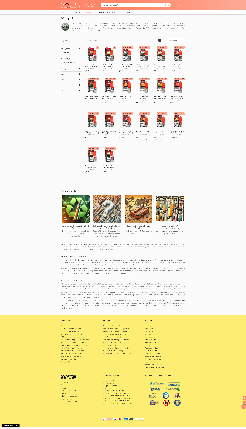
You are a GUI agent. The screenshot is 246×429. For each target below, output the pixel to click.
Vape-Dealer (125, 423)
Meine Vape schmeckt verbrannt (72, 348)
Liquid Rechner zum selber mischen (74, 345)
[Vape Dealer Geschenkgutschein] (176, 5)
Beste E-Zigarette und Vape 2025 (73, 329)
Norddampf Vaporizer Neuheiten (72, 356)
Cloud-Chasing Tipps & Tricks (72, 331)
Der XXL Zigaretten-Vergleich (71, 334)
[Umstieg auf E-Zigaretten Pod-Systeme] (76, 209)
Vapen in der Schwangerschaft (114, 342)
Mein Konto (149, 331)
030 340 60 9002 (90, 6)
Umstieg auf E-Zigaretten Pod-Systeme (76, 227)
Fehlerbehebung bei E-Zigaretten (73, 337)
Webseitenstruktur (151, 348)
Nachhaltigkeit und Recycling (71, 353)
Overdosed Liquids (67, 362)
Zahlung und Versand (152, 353)
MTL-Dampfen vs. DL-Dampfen (72, 351)
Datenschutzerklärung (153, 359)
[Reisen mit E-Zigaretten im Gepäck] (138, 209)
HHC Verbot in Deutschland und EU (74, 342)
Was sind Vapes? (170, 226)
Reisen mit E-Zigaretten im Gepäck (138, 227)
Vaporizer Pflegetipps (110, 345)
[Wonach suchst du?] (169, 5)
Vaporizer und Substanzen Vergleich (116, 348)
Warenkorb (149, 329)
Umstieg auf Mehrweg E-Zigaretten (116, 340)
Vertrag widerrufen (10, 426)
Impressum (149, 334)
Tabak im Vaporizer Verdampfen (114, 334)
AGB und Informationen (153, 362)
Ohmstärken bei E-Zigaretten (71, 359)
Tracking (148, 326)
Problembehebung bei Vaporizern (115, 326)
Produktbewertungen (152, 351)
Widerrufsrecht (150, 340)
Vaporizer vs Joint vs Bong (113, 351)
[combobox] (136, 5)
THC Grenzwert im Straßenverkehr (115, 337)
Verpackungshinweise (153, 356)
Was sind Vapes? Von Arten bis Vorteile (117, 353)
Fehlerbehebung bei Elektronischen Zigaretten (107, 227)
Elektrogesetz (150, 337)
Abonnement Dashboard (154, 365)
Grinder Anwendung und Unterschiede (75, 340)
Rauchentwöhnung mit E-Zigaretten (116, 329)
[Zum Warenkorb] (97, 47)
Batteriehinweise (151, 345)
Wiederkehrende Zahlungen (155, 367)
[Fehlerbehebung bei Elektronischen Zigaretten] (107, 209)
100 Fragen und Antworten (70, 326)
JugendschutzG (151, 342)
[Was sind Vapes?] (170, 209)
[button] (165, 5)
